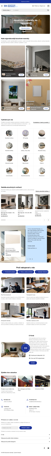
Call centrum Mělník (39, 389)
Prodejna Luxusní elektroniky (7, 389)
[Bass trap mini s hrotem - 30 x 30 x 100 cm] (8, 201)
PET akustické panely (10, 248)
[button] (21, 31)
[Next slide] (31, 31)
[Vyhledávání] (48, 10)
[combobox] (25, 10)
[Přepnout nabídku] (2, 6)
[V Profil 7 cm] (42, 201)
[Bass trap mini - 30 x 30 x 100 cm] (25, 201)
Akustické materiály (9, 452)
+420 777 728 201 (8, 401)
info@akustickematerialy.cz (35, 401)
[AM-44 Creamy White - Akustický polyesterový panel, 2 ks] (13, 239)
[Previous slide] (19, 31)
